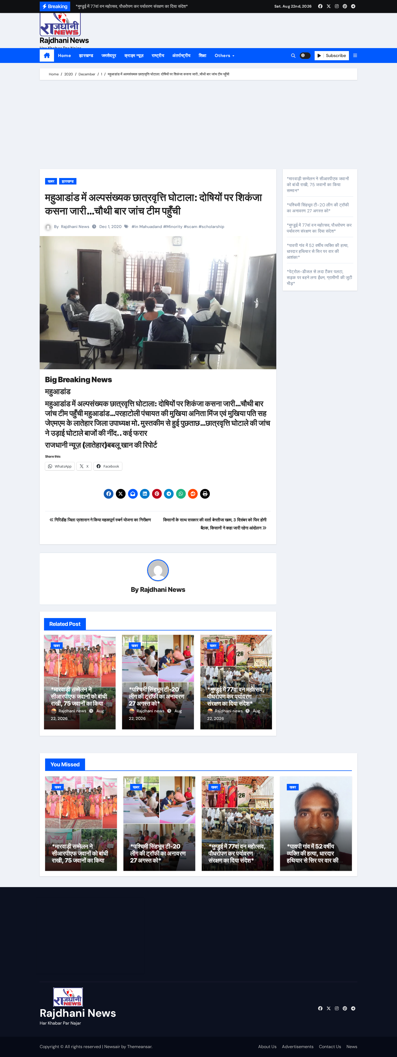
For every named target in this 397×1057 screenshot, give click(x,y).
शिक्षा (203, 55)
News (351, 1046)
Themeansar (139, 1046)
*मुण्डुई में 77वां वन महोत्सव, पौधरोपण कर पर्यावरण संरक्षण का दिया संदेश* (235, 696)
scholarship (213, 226)
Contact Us (330, 1046)
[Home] (47, 55)
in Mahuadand (148, 226)
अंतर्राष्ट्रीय (181, 55)
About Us (267, 1046)
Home (64, 55)
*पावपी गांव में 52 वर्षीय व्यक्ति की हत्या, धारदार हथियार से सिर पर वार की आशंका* (317, 251)
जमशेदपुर (109, 55)
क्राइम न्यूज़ (134, 55)
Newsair (112, 1046)
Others (223, 55)
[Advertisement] (199, 126)
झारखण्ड (86, 55)
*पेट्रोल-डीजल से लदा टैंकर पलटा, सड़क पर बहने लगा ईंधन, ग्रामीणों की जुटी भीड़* (319, 277)
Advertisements (298, 1046)
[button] (355, 55)
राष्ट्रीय (158, 55)
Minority (174, 226)
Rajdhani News (64, 40)
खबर (51, 181)
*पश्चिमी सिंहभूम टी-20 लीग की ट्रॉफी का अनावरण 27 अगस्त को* (156, 696)
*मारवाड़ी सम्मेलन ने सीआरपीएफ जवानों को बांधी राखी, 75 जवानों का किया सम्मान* (79, 700)
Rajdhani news (73, 711)
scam (192, 226)
